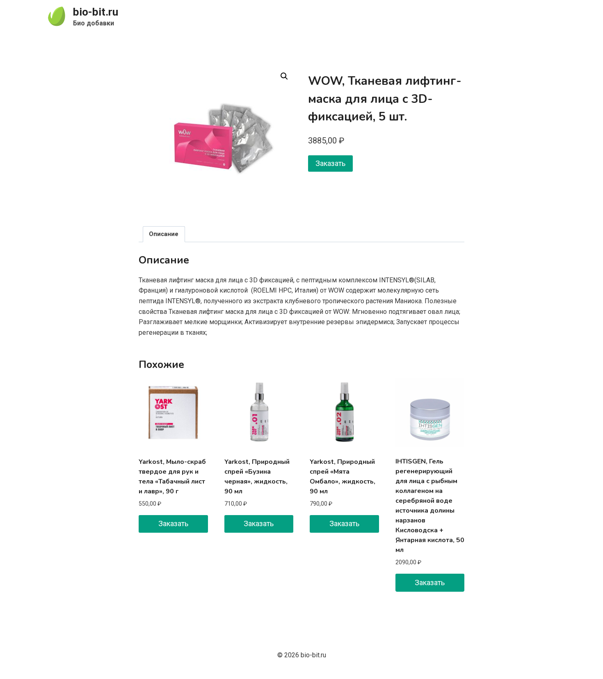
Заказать (330, 163)
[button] (284, 76)
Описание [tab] (163, 234)
